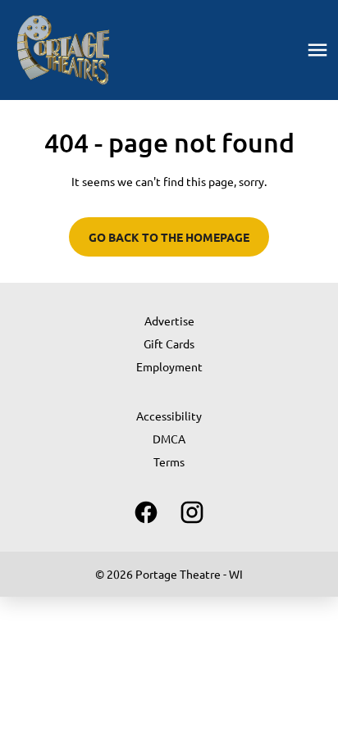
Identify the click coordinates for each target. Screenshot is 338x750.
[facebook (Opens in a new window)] (146, 512)
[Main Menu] (317, 50)
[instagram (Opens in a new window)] (192, 512)
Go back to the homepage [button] (169, 237)
